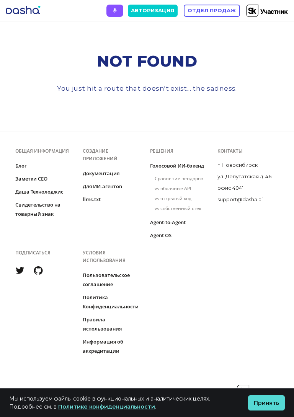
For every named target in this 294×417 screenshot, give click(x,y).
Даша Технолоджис (39, 191)
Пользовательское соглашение (106, 280)
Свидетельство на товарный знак (37, 209)
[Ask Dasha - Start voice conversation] (114, 11)
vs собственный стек (178, 208)
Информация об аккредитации (103, 346)
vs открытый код (173, 198)
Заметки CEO (31, 178)
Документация (101, 173)
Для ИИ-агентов (102, 186)
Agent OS (161, 235)
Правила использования (102, 324)
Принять (266, 402)
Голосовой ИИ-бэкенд (177, 165)
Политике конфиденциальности (106, 406)
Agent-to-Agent (168, 222)
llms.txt (92, 199)
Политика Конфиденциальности (111, 302)
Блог (21, 165)
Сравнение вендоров (179, 178)
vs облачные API (173, 188)
